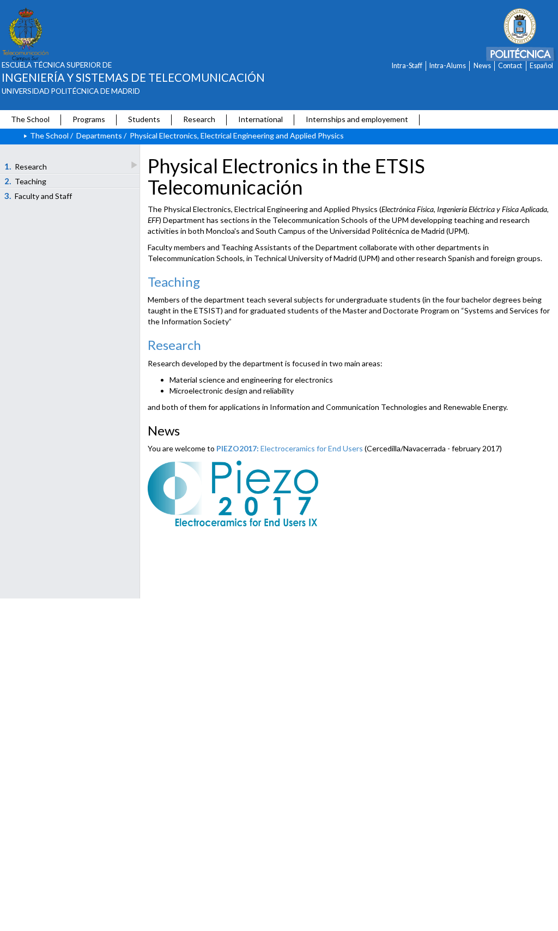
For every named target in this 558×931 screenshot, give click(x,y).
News (482, 66)
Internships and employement (357, 119)
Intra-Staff (407, 66)
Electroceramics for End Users (289, 448)
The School (30, 119)
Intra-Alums (447, 66)
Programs (88, 119)
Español (541, 66)
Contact (510, 66)
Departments (99, 135)
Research (199, 119)
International (260, 119)
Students (144, 119)
